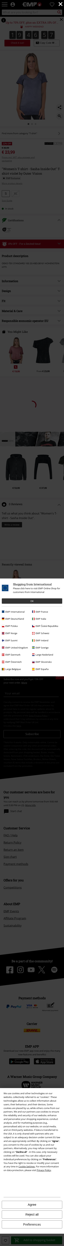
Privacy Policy (44, 1170)
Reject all (32, 1214)
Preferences (32, 1224)
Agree (32, 1204)
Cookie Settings (26, 1166)
